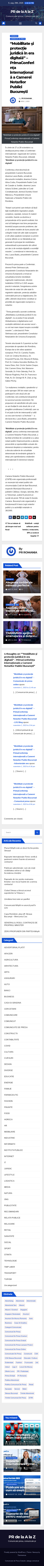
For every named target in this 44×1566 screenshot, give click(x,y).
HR (5, 1126)
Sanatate (8, 1389)
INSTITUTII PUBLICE (13, 1150)
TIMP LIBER (9, 1267)
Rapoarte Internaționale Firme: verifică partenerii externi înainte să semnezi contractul (20, 859)
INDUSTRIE (9, 1138)
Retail (31, 1384)
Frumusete (29, 1362)
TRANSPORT (10, 1273)
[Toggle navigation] (20, 23)
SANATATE (9, 1236)
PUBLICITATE (10, 1205)
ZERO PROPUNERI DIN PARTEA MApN (22, 931)
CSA (36, 1354)
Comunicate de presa (13, 1354)
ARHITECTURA (11, 966)
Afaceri (21, 1305)
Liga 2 (14, 1367)
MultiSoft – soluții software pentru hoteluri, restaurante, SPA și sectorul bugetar (30, 529)
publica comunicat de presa (15, 1384)
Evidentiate (9, 1362)
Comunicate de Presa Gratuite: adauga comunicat (22, 1561)
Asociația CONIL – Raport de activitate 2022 (19, 610)
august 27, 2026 (15, 1442)
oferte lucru (9, 1371)
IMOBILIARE (9, 1132)
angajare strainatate (12, 1314)
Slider (24, 1389)
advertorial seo (10, 1305)
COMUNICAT (14, 36)
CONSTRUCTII (10, 1033)
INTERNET (9, 1156)
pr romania (22, 1376)
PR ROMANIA (26, 98)
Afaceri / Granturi (11, 1310)
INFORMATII (9, 1144)
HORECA (8, 1119)
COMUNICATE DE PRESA (18, 39)
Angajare (23, 1310)
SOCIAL (7, 1242)
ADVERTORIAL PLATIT (14, 948)
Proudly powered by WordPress (15, 1552)
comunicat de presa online (15, 1349)
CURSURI (8, 1058)
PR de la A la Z (22, 12)
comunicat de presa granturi (16, 1336)
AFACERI (8, 954)
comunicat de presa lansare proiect (19, 1345)
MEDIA (7, 1187)
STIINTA (7, 1255)
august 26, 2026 (15, 1468)
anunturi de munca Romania (16, 1318)
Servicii (17, 1389)
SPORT (7, 1248)
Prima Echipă (10, 1376)
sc (22, 589)
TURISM (8, 1279)
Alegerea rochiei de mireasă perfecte (19, 584)
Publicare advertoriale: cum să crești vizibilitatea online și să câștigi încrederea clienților (19, 870)
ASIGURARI (9, 978)
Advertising (9, 1301)
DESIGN (8, 1064)
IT (5, 1162)
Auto (31, 1318)
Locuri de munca (26, 1367)
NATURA (8, 1193)
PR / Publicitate (22, 1371)
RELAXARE (9, 1224)
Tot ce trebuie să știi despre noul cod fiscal (13, 526)
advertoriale (31, 1301)
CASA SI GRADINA (12, 1003)
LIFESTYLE (9, 1175)
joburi (7, 1367)
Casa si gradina (20, 1323)
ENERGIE (8, 1083)
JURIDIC (8, 1169)
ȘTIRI (31, 1398)
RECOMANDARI (11, 1212)
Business (8, 1323)
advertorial (20, 1301)
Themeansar (22, 1555)
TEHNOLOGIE (10, 1261)
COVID (7, 1046)
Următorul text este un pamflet (17, 899)
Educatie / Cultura (30, 1358)
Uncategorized (10, 1285)
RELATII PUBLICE (12, 1218)
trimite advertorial (27, 1393)
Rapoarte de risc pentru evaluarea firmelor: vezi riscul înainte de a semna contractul (20, 881)
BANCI (7, 990)
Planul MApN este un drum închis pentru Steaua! (20, 1437)
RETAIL (7, 1230)
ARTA (6, 972)
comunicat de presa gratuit (15, 1340)
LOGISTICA (9, 1181)
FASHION (8, 1101)
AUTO (7, 984)
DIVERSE (8, 1070)
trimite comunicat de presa (15, 1398)
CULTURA (8, 1052)
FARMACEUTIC (11, 1095)
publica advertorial (12, 1380)
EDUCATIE (9, 1076)
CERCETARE (10, 1009)
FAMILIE (7, 1089)
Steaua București (11, 1393)
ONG (16, 604)
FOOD (7, 1113)
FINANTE (8, 1107)
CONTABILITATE (11, 1040)
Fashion (19, 1362)
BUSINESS (9, 997)
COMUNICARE (10, 1015)
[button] (36, 23)
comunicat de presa (12, 1332)
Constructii (28, 1354)
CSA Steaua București (13, 1358)
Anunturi (26, 1314)
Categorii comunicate (13, 1327)
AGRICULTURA (11, 960)
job (36, 1362)
